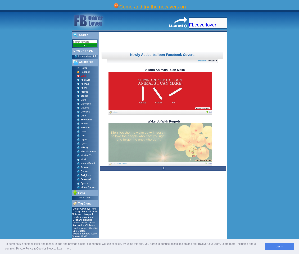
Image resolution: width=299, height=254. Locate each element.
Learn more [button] (64, 248)
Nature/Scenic (88, 163)
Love (83, 131)
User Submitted (84, 197)
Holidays (85, 127)
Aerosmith (78, 225)
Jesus (91, 222)
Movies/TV (86, 155)
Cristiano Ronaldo (82, 219)
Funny (84, 123)
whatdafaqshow (81, 233)
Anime (84, 87)
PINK (84, 236)
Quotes (85, 171)
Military (84, 147)
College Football (82, 211)
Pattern (85, 167)
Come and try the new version (152, 7)
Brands (84, 95)
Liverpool (88, 214)
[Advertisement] (164, 42)
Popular (202, 61)
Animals (85, 83)
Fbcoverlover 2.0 (87, 56)
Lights (84, 139)
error (84, 222)
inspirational (86, 217)
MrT (94, 208)
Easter (76, 228)
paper (84, 228)
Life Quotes (79, 230)
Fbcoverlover (202, 25)
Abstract (85, 79)
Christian (90, 225)
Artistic (84, 91)
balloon (115, 112)
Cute (83, 115)
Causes (85, 107)
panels (76, 222)
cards (76, 217)
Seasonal (86, 179)
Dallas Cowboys (81, 208)
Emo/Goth (86, 119)
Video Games (88, 187)
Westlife (93, 228)
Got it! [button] (279, 246)
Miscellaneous (88, 151)
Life (83, 135)
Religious (86, 175)
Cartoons (86, 103)
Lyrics (84, 143)
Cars (83, 99)
